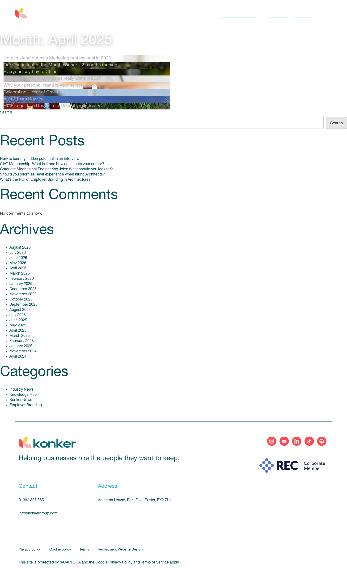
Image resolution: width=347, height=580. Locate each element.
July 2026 (17, 253)
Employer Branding (25, 405)
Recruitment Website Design (120, 549)
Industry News (21, 390)
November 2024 (23, 351)
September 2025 (23, 305)
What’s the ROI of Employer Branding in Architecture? (45, 180)
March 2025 (19, 336)
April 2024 (17, 357)
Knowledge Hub (23, 395)
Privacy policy (30, 549)
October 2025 (21, 299)
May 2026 (17, 263)
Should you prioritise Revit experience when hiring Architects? (52, 174)
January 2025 (20, 346)
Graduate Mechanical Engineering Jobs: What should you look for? (56, 169)
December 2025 (23, 289)
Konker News (20, 400)
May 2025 (17, 325)
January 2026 (20, 284)
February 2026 (21, 279)
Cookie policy (60, 549)
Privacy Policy (120, 562)
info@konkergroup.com (38, 513)
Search (6, 112)
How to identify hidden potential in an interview (39, 159)
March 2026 (19, 273)
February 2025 (21, 341)
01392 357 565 (31, 500)
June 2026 (18, 258)
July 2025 (17, 315)
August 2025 (20, 310)
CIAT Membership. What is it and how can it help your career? (52, 164)
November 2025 (23, 294)
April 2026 (17, 268)
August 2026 (20, 248)
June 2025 (18, 320)
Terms (85, 549)
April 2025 (17, 331)
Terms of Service (155, 562)
